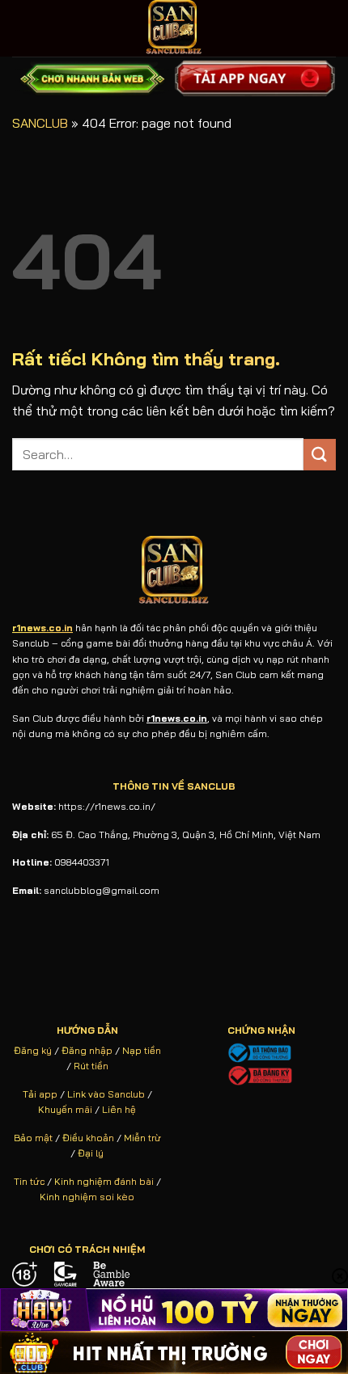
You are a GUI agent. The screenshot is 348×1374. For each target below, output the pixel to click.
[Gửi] (319, 454)
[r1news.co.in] (174, 28)
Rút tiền (91, 1066)
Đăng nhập (87, 1050)
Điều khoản (88, 1138)
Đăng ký (33, 1050)
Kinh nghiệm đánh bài (104, 1181)
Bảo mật (33, 1138)
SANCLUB (40, 123)
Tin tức (29, 1181)
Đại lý (91, 1153)
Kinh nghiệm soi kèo (87, 1197)
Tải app (40, 1094)
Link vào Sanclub (106, 1094)
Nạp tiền (141, 1050)
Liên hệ (119, 1109)
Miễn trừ (142, 1138)
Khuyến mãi (65, 1109)
